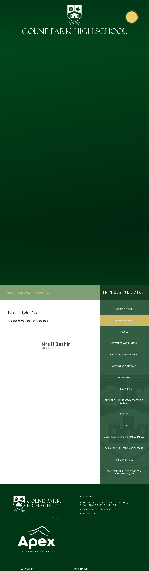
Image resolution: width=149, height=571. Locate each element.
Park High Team (43, 293)
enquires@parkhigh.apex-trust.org (99, 509)
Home (10, 293)
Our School (24, 293)
